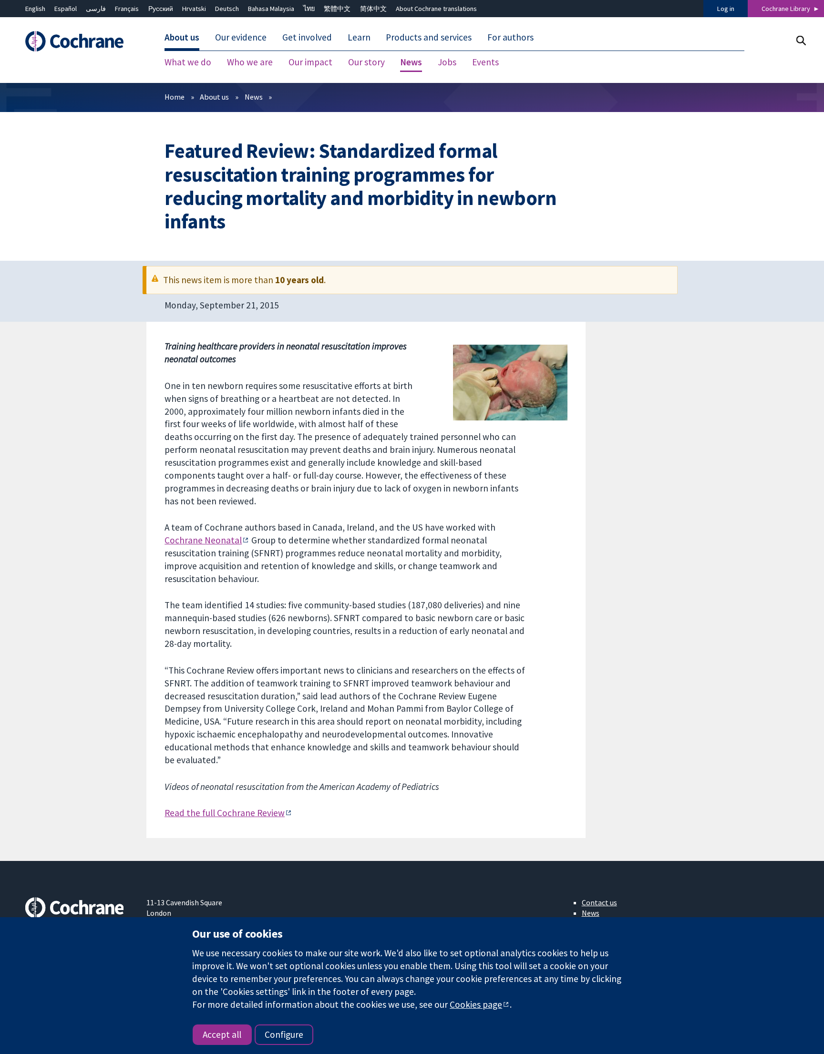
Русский (160, 8)
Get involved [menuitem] (307, 37)
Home (175, 97)
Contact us (599, 902)
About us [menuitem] (182, 37)
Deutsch (227, 8)
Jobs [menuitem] (447, 62)
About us (214, 97)
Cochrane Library (786, 8)
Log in (725, 8)
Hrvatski (194, 8)
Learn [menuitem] (359, 37)
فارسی (96, 8)
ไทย (309, 8)
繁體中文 (337, 8)
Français (127, 8)
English (35, 8)
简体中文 (373, 8)
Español (65, 8)
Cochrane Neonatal (203, 540)
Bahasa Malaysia (271, 8)
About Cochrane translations (436, 8)
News (254, 97)
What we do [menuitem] (188, 62)
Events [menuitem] (485, 62)
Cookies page (476, 1004)
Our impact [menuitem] (310, 62)
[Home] (79, 41)
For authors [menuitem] (510, 37)
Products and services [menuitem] (429, 37)
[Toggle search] (800, 40)
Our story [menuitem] (366, 62)
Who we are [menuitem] (250, 62)
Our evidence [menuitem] (241, 37)
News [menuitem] (411, 62)
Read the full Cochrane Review (225, 813)
